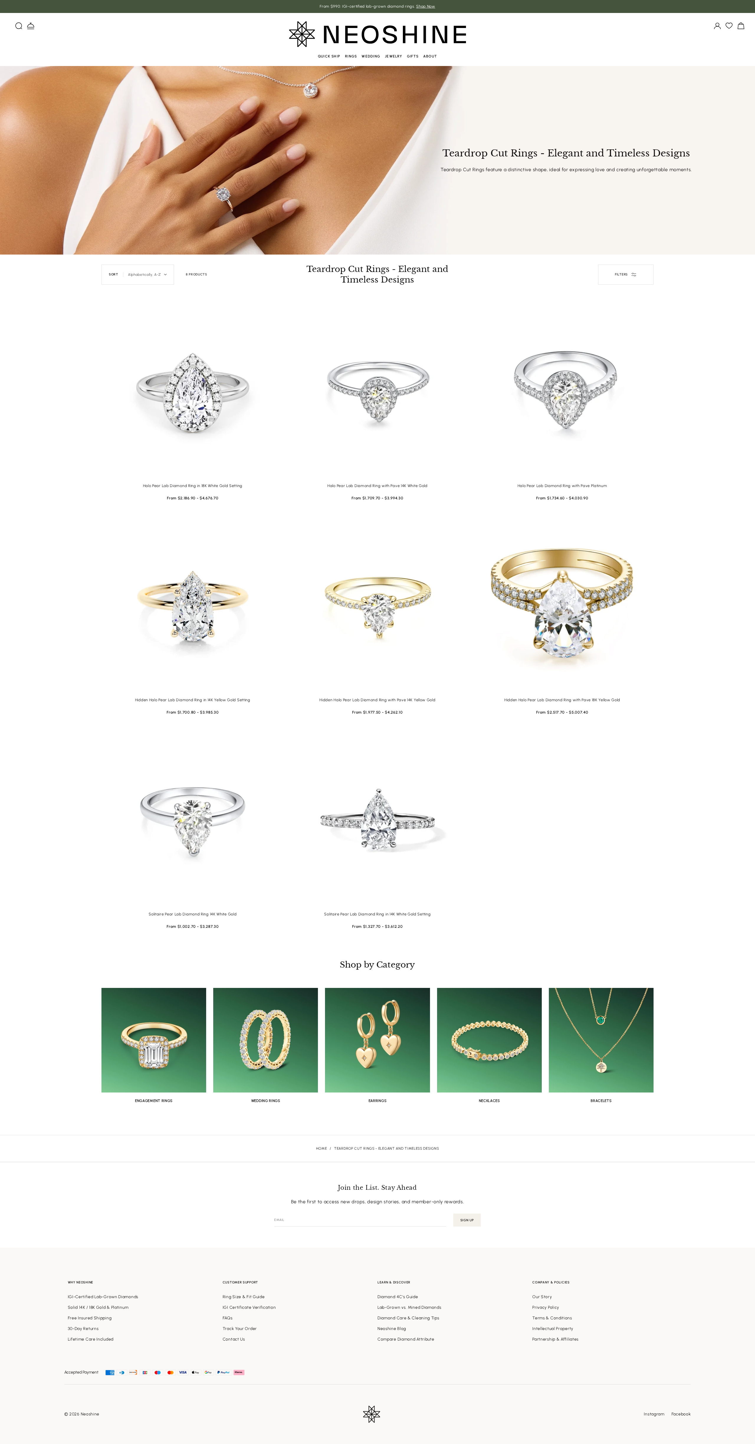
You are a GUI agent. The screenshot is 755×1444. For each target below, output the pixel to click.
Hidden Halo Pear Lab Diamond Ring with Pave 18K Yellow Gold (562, 700)
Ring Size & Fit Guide (244, 1296)
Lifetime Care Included (91, 1339)
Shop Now (425, 6)
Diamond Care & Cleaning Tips (408, 1318)
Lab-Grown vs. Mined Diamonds (409, 1307)
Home (321, 1148)
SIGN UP (467, 1220)
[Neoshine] (377, 34)
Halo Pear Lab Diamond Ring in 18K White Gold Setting (192, 485)
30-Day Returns (83, 1328)
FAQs (228, 1318)
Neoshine (90, 1414)
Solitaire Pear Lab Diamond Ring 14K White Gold (193, 914)
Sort (113, 274)
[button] (18, 26)
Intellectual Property (552, 1328)
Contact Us (234, 1339)
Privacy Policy (545, 1307)
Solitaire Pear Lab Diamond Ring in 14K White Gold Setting (377, 914)
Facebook (681, 1414)
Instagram (654, 1414)
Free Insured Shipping (90, 1318)
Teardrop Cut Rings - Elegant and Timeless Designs (386, 1148)
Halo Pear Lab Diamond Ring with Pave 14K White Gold (377, 485)
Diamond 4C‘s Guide (398, 1296)
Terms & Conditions (552, 1318)
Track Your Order (240, 1328)
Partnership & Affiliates (555, 1339)
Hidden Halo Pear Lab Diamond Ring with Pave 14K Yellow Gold (377, 700)
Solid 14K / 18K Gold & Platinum (98, 1307)
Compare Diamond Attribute (406, 1339)
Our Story (542, 1296)
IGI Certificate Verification (249, 1307)
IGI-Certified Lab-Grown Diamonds (103, 1296)
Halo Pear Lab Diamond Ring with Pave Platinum (562, 485)
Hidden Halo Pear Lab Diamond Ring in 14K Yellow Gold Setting (192, 700)
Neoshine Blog (392, 1328)
